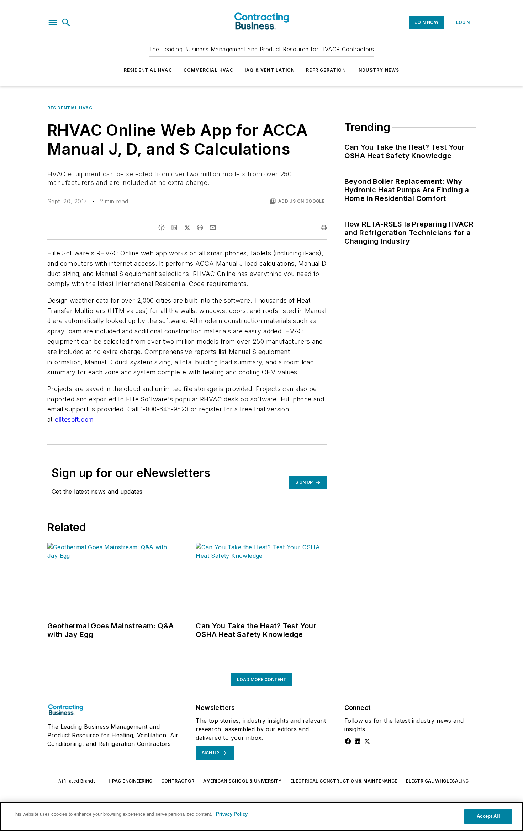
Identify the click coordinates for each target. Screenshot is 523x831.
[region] (261, 816)
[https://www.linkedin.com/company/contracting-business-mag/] (357, 741)
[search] (66, 22)
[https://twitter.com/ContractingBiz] (367, 741)
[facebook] (161, 227)
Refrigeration (326, 70)
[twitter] (187, 227)
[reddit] (200, 227)
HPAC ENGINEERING (130, 781)
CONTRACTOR (178, 781)
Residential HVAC (148, 70)
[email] (212, 227)
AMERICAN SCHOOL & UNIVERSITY (242, 781)
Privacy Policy (232, 814)
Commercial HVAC (208, 70)
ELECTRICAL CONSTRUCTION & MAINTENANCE (343, 781)
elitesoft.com (74, 419)
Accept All (488, 816)
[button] (52, 22)
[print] (323, 227)
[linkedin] (174, 227)
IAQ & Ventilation (270, 70)
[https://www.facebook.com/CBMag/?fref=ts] (348, 741)
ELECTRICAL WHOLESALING (437, 781)
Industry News (378, 70)
